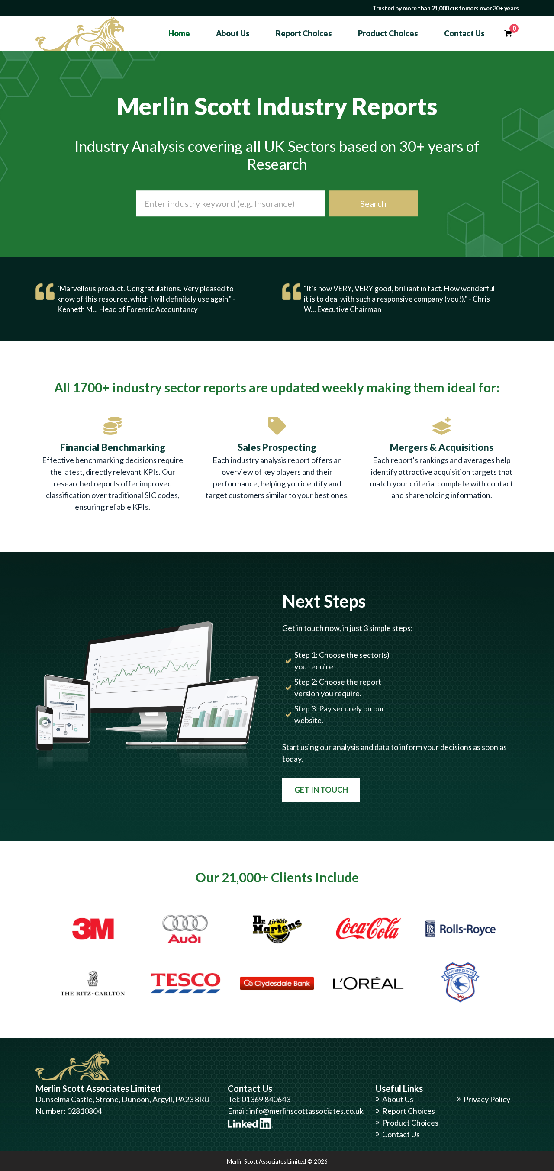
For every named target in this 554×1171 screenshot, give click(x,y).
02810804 (84, 1111)
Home (179, 33)
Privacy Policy (487, 1099)
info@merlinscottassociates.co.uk (306, 1111)
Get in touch (321, 790)
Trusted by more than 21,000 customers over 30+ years (445, 8)
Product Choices (388, 33)
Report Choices (304, 33)
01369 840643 (266, 1099)
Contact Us (464, 33)
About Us (233, 33)
